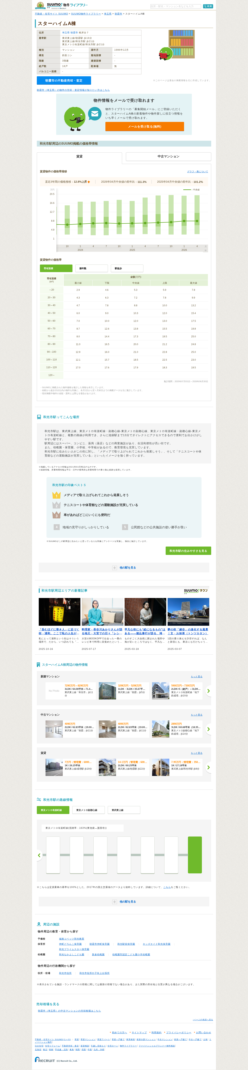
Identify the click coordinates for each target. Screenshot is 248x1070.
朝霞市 (118, 13)
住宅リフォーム (52, 1046)
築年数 (82, 268)
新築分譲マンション (146, 1039)
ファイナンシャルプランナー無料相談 (157, 1046)
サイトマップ (139, 1032)
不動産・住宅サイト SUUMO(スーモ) (53, 1039)
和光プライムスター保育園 (74, 949)
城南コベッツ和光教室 (71, 938)
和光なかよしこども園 (71, 954)
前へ (40, 855)
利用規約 (157, 1032)
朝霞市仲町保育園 (100, 944)
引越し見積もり (98, 1046)
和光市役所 (65, 973)
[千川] (53, 855)
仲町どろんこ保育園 (70, 944)
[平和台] (124, 855)
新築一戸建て (180, 1039)
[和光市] (195, 855)
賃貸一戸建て (118, 1039)
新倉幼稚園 (98, 954)
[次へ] (208, 691)
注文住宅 (39, 1046)
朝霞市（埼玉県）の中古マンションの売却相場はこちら (69, 1010)
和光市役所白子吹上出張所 (94, 973)
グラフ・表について (197, 171)
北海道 (38, 1049)
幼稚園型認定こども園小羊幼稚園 (131, 954)
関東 (51, 1049)
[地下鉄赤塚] (147, 855)
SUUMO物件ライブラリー (86, 13)
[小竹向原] (77, 855)
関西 (78, 1049)
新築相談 (85, 1046)
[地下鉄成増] (171, 855)
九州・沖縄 (99, 1049)
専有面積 (48, 268)
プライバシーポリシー (178, 1032)
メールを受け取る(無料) (144, 126)
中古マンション (165, 1039)
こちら (167, 887)
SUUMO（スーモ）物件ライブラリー (61, 5)
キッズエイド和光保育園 (156, 944)
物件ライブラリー (128, 1046)
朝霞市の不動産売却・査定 (64, 80)
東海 (72, 1049)
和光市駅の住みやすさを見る (188, 550)
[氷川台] (100, 855)
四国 (84, 1049)
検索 (209, 6)
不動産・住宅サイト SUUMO (51, 13)
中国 (90, 1049)
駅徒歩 (118, 268)
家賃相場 (130, 1039)
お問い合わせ (203, 1032)
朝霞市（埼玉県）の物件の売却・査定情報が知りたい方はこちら (73, 90)
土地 (205, 1039)
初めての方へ (119, 1032)
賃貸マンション (88, 1039)
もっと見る (196, 676)
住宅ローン (113, 1046)
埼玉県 (108, 13)
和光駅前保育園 (126, 944)
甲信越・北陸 (61, 1049)
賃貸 (77, 1039)
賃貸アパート (103, 1039)
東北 (45, 1049)
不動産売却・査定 (70, 1046)
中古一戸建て (195, 1039)
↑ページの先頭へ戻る (203, 1020)
